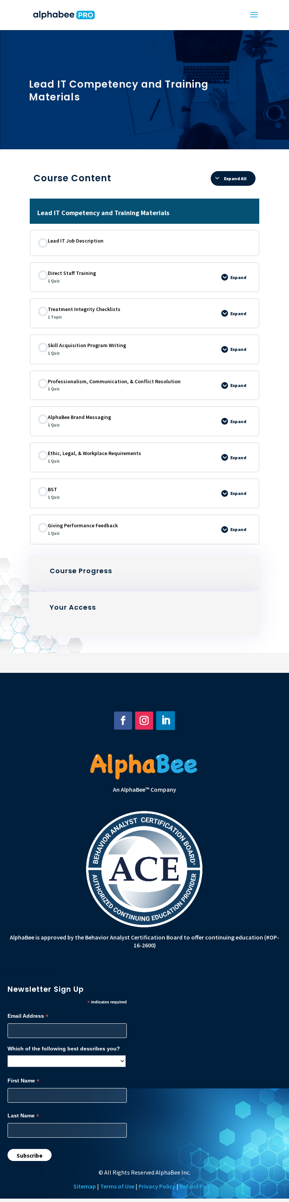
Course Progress (81, 570)
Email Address (28, 1016)
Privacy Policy (156, 1186)
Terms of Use (117, 1186)
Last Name (23, 1115)
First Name (24, 1080)
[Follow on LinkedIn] (165, 720)
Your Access (73, 607)
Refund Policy (197, 1186)
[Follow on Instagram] (144, 721)
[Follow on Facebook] (123, 721)
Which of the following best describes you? (64, 1049)
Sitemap (84, 1186)
